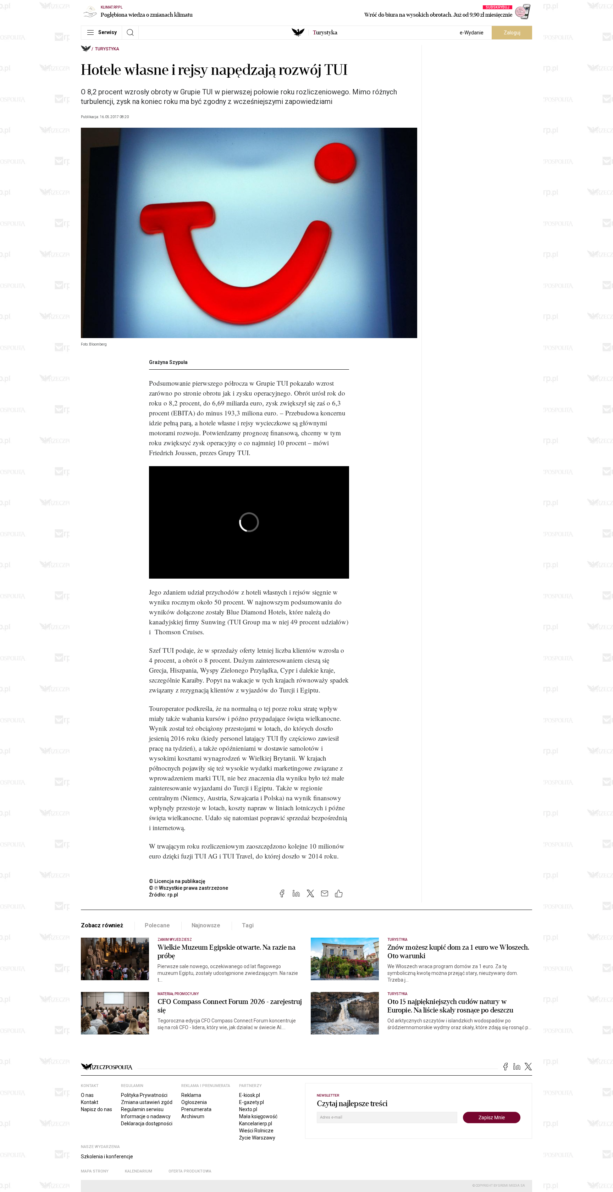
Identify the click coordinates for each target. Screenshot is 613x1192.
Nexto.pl (248, 1109)
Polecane (157, 925)
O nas (87, 1095)
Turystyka (107, 48)
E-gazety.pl (251, 1102)
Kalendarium (138, 1171)
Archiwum (192, 1116)
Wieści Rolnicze (256, 1130)
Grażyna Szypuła (168, 362)
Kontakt (89, 1102)
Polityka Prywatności (144, 1095)
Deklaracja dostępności (146, 1123)
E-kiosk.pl (249, 1095)
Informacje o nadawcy (146, 1116)
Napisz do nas (96, 1109)
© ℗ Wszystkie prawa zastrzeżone (188, 888)
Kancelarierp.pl (255, 1123)
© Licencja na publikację (177, 881)
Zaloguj (512, 32)
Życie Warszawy (257, 1138)
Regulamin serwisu (142, 1109)
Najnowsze (206, 925)
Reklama (191, 1095)
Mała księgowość (258, 1116)
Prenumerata (196, 1109)
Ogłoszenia (194, 1102)
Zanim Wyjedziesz (175, 940)
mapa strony (95, 1171)
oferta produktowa (190, 1171)
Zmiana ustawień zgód (146, 1102)
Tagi (247, 925)
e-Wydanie (472, 32)
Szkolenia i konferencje (107, 1156)
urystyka (325, 32)
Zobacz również (102, 925)
